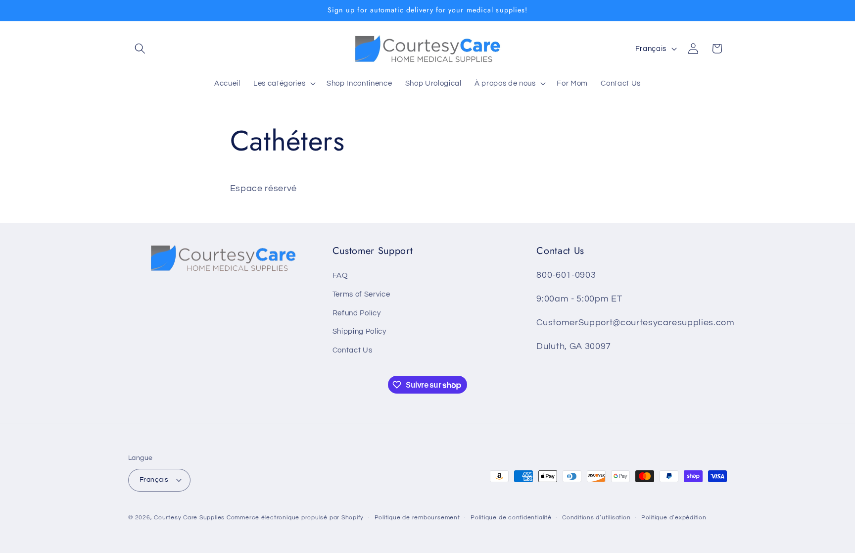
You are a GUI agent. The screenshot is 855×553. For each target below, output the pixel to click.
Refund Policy (356, 313)
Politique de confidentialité (511, 517)
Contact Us (352, 350)
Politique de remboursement (417, 517)
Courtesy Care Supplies (189, 517)
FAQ (340, 275)
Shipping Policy (359, 331)
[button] (140, 48)
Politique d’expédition (674, 517)
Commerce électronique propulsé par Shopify (295, 517)
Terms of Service (361, 294)
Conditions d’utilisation (596, 517)
